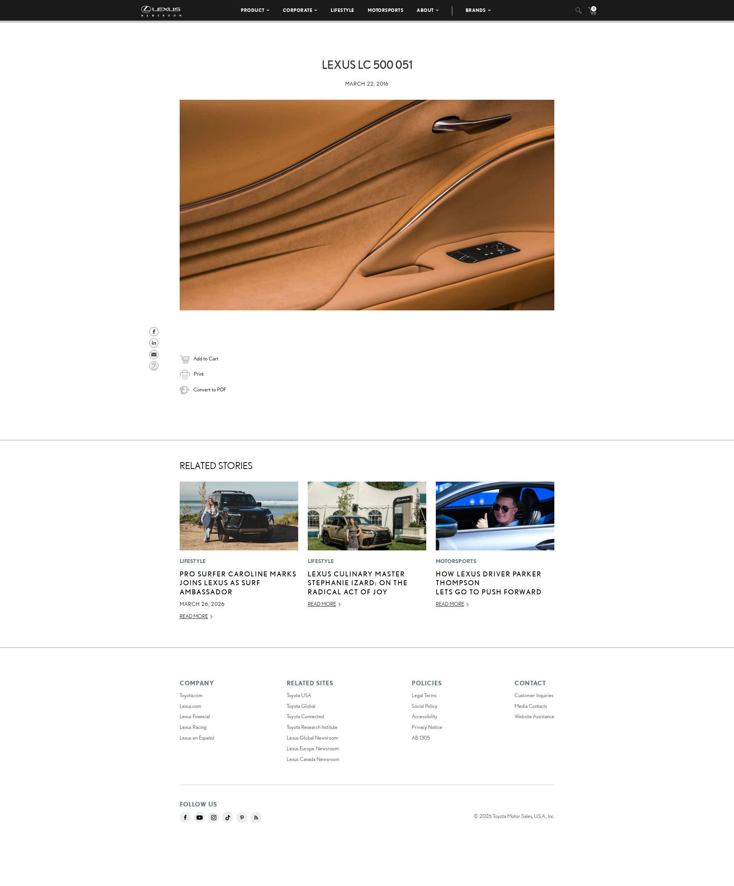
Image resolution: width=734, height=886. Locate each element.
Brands (476, 10)
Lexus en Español (197, 738)
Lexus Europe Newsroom (313, 748)
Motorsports (386, 10)
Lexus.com (190, 706)
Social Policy (424, 706)
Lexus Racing (193, 727)
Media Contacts (531, 706)
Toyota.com (191, 695)
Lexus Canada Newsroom (313, 759)
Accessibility (424, 716)
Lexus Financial (195, 716)
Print (199, 374)
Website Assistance (534, 716)
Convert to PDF (209, 389)
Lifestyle (342, 10)
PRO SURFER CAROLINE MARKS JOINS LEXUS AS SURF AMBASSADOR (238, 583)
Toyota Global (301, 706)
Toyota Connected (305, 716)
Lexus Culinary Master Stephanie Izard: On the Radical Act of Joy (358, 583)
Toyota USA (299, 695)
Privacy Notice (427, 727)
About (425, 10)
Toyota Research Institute (312, 727)
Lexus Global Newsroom (312, 738)
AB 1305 (421, 738)
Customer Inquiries (534, 695)
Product (253, 10)
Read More (194, 616)
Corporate (298, 10)
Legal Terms (424, 695)
